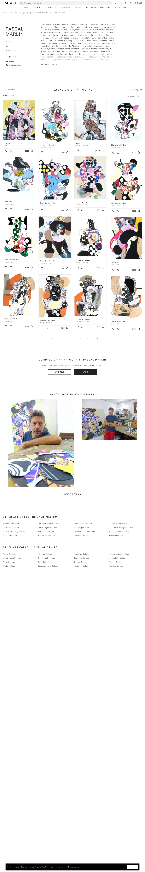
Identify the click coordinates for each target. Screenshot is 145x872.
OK (133, 867)
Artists (78, 8)
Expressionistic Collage (48, 566)
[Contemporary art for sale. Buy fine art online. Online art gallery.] (9, 3)
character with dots (47, 145)
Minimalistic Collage (117, 558)
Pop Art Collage (115, 562)
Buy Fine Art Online (10, 13)
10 (81, 338)
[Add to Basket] (31, 151)
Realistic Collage (116, 566)
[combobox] (15, 95)
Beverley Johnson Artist (119, 531)
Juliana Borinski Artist (118, 524)
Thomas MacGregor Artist (14, 531)
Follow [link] (11, 57)
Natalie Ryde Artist (81, 528)
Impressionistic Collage (119, 554)
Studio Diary (11, 50)
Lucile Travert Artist (11, 528)
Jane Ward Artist (81, 535)
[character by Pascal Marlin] (19, 120)
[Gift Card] (126, 3)
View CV (54, 64)
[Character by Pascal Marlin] (19, 178)
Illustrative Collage (81, 566)
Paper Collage (9, 562)
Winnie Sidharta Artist (47, 531)
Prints (37, 8)
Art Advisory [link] (120, 8)
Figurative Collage (81, 554)
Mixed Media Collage (12, 558)
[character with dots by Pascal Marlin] (55, 121)
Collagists (23, 13)
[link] (110, 3)
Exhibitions (105, 8)
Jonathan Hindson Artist (48, 524)
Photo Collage (9, 566)
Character (8, 202)
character (7, 143)
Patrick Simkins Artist (47, 535)
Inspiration (91, 8)
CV (7, 46)
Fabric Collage (9, 554)
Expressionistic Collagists (38, 13)
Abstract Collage (45, 554)
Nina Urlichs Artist (116, 535)
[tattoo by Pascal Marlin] (90, 120)
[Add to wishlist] (6, 151)
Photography (51, 8)
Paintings (26, 8)
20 (87, 338)
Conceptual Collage (46, 558)
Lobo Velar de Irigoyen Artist (121, 528)
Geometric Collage (81, 558)
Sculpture (65, 8)
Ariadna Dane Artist (11, 524)
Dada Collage (44, 562)
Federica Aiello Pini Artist (84, 531)
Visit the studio (72, 494)
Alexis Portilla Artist (11, 535)
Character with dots (118, 145)
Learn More (59, 372)
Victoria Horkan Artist (83, 524)
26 (98, 338)
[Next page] (103, 338)
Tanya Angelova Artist (47, 528)
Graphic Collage (80, 562)
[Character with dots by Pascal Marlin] (126, 121)
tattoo (77, 143)
